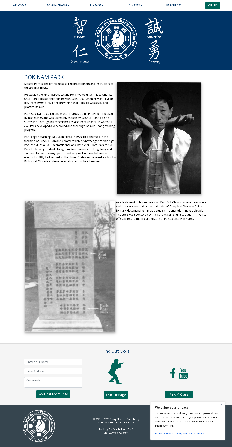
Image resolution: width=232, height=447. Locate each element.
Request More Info (53, 394)
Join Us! (212, 5)
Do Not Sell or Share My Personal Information (180, 433)
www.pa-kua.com (118, 432)
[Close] (222, 405)
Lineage (95, 5)
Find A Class (178, 394)
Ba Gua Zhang (57, 5)
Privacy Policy (127, 422)
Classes (134, 5)
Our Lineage (116, 394)
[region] (187, 421)
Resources (174, 5)
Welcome (19, 5)
